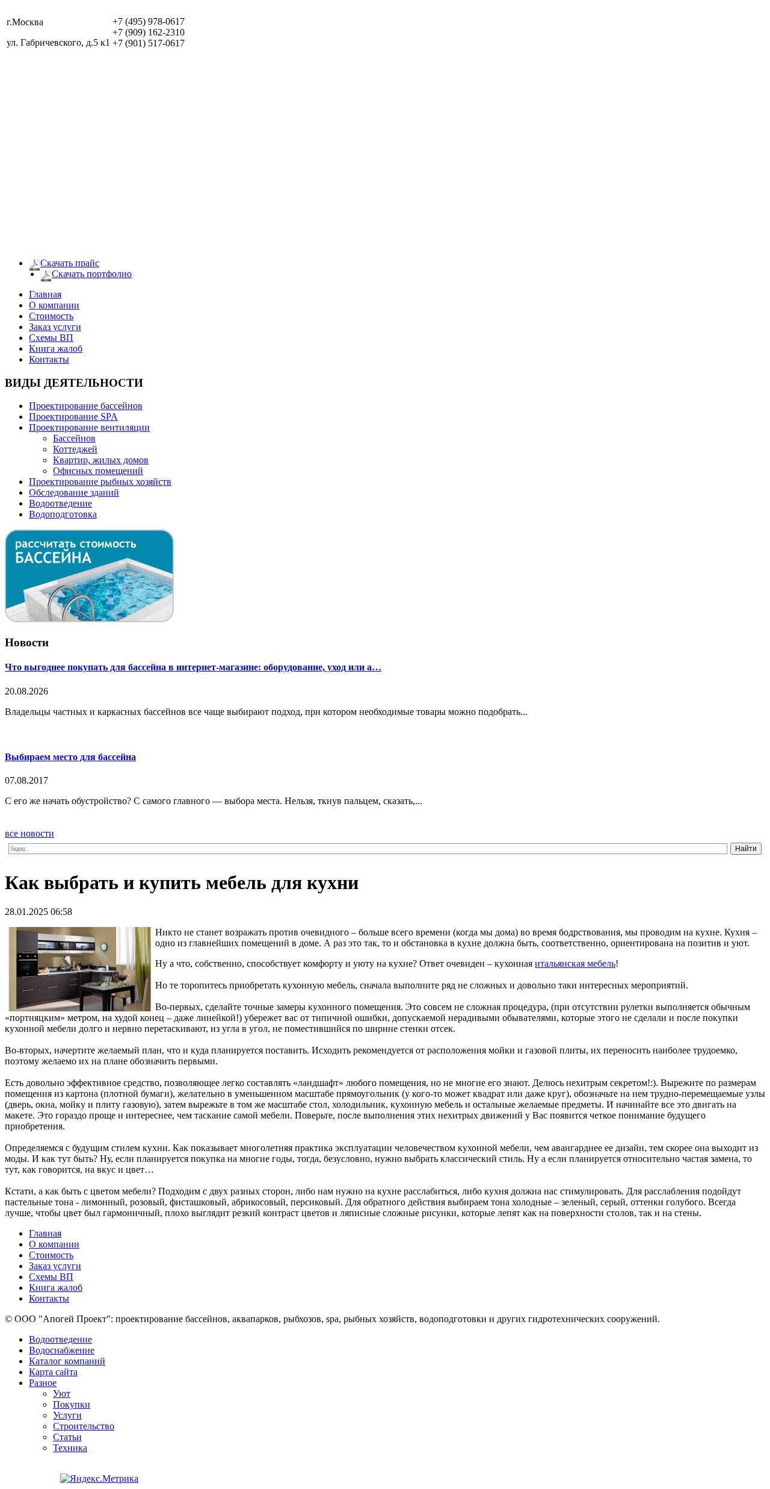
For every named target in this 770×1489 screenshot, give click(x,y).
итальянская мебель (575, 963)
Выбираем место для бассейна (70, 757)
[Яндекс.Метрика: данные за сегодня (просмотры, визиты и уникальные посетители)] (99, 1478)
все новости (29, 833)
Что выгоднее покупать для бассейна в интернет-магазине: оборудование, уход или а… (193, 667)
